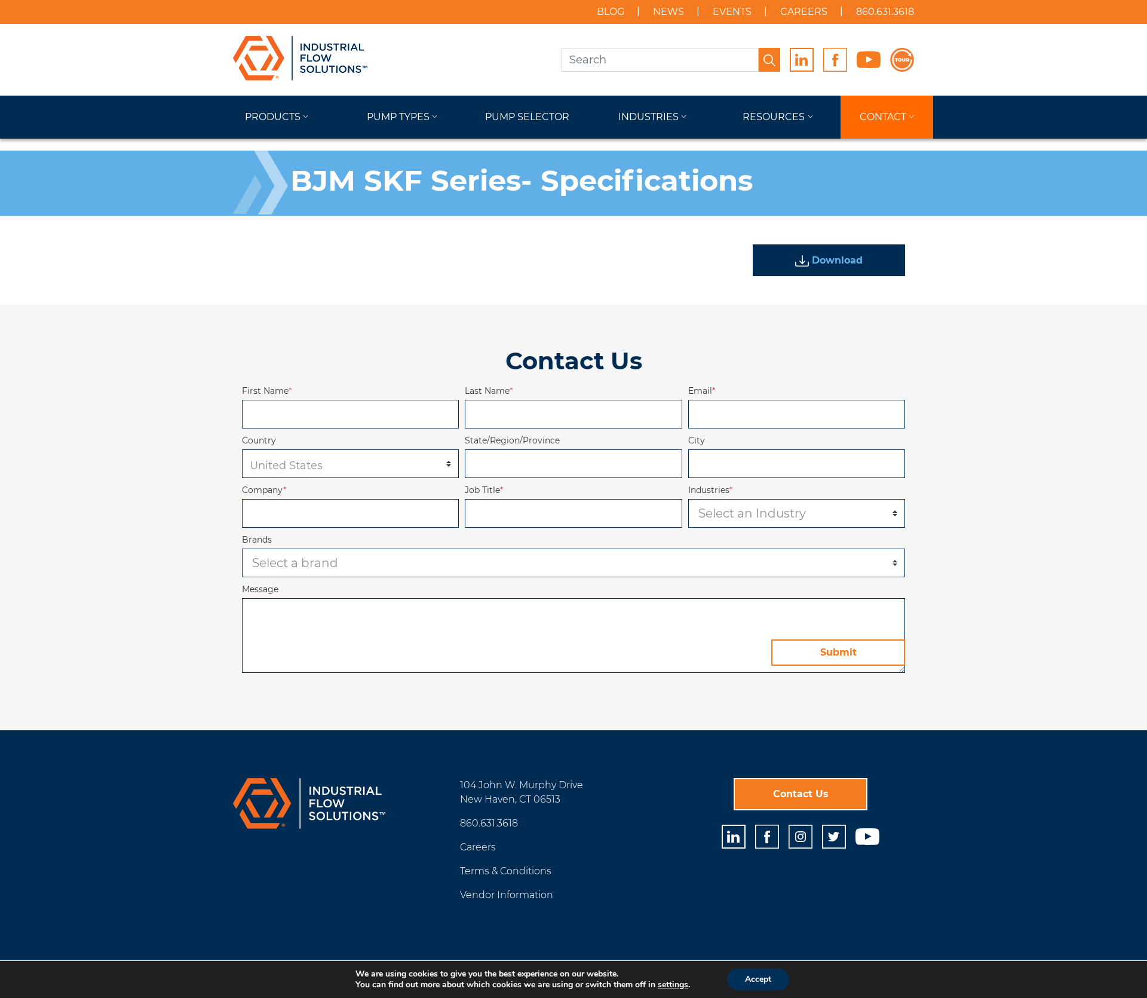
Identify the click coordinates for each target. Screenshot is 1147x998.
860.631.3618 (885, 11)
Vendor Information (506, 895)
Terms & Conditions (505, 871)
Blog (610, 11)
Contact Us (801, 794)
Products (272, 117)
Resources (774, 117)
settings (673, 984)
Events (732, 11)
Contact (883, 117)
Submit (838, 652)
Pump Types (398, 117)
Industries (648, 117)
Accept (758, 979)
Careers (803, 11)
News (668, 11)
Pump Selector (527, 117)
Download (836, 260)
